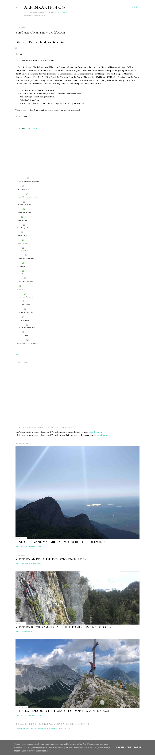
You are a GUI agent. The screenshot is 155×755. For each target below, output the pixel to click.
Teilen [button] (17, 354)
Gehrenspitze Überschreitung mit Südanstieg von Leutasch (63, 711)
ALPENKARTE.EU (64, 13)
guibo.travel (103, 435)
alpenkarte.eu (95, 431)
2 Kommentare (26, 632)
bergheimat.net (31, 128)
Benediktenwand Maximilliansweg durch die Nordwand (60, 542)
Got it (137, 747)
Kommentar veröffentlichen (31, 546)
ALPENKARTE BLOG (44, 7)
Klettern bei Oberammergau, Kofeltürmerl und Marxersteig (64, 627)
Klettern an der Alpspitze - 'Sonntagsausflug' (52, 559)
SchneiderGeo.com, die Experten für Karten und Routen (43, 728)
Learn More (123, 747)
